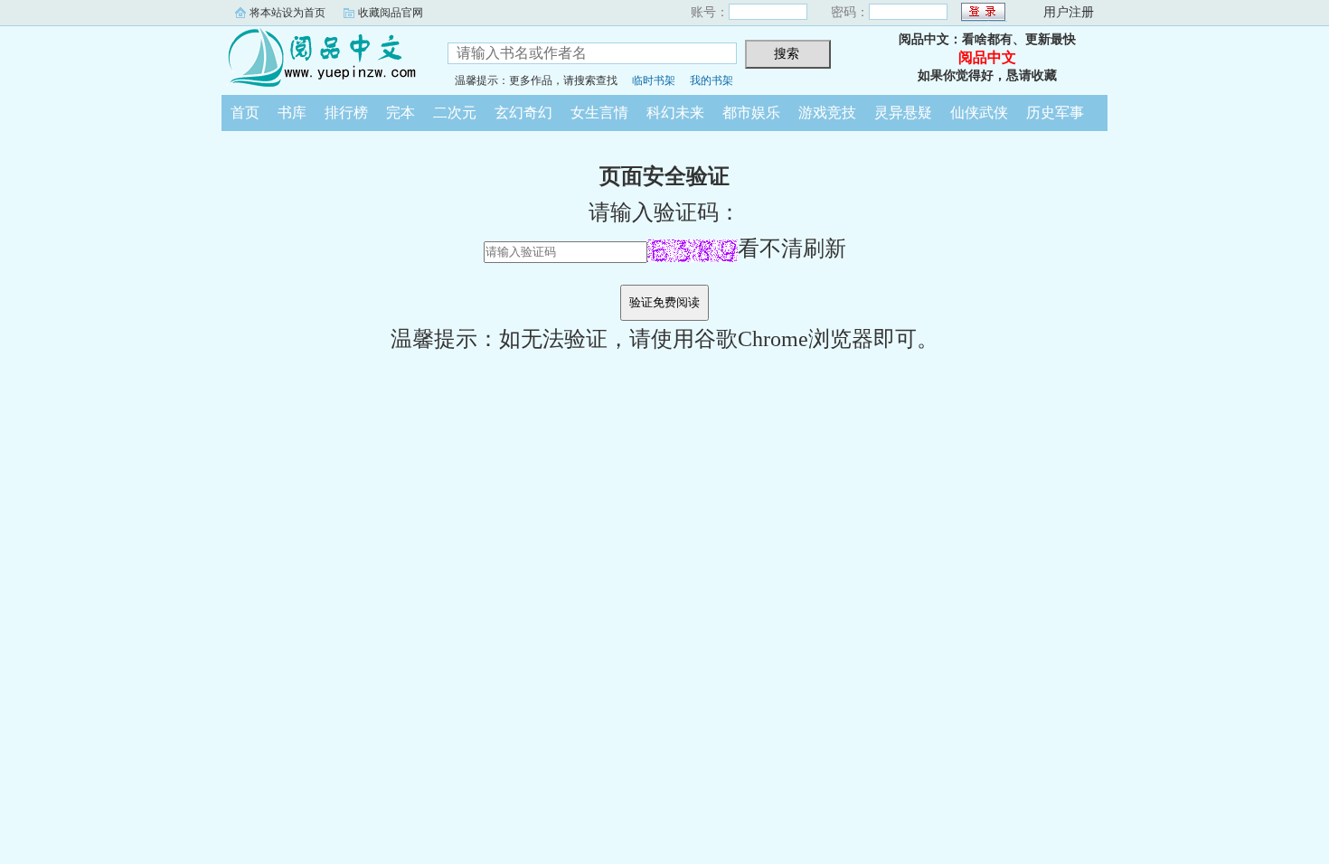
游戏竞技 (827, 112)
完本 (400, 112)
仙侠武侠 (979, 112)
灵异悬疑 (903, 112)
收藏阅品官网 (390, 12)
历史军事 (1055, 112)
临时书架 (653, 80)
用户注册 (1068, 12)
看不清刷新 (792, 248)
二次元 (454, 112)
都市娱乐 (751, 112)
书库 (292, 112)
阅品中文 (321, 57)
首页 (245, 112)
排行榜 (346, 112)
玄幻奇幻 (523, 112)
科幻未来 (675, 112)
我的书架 (711, 80)
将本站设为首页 (287, 12)
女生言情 (599, 112)
